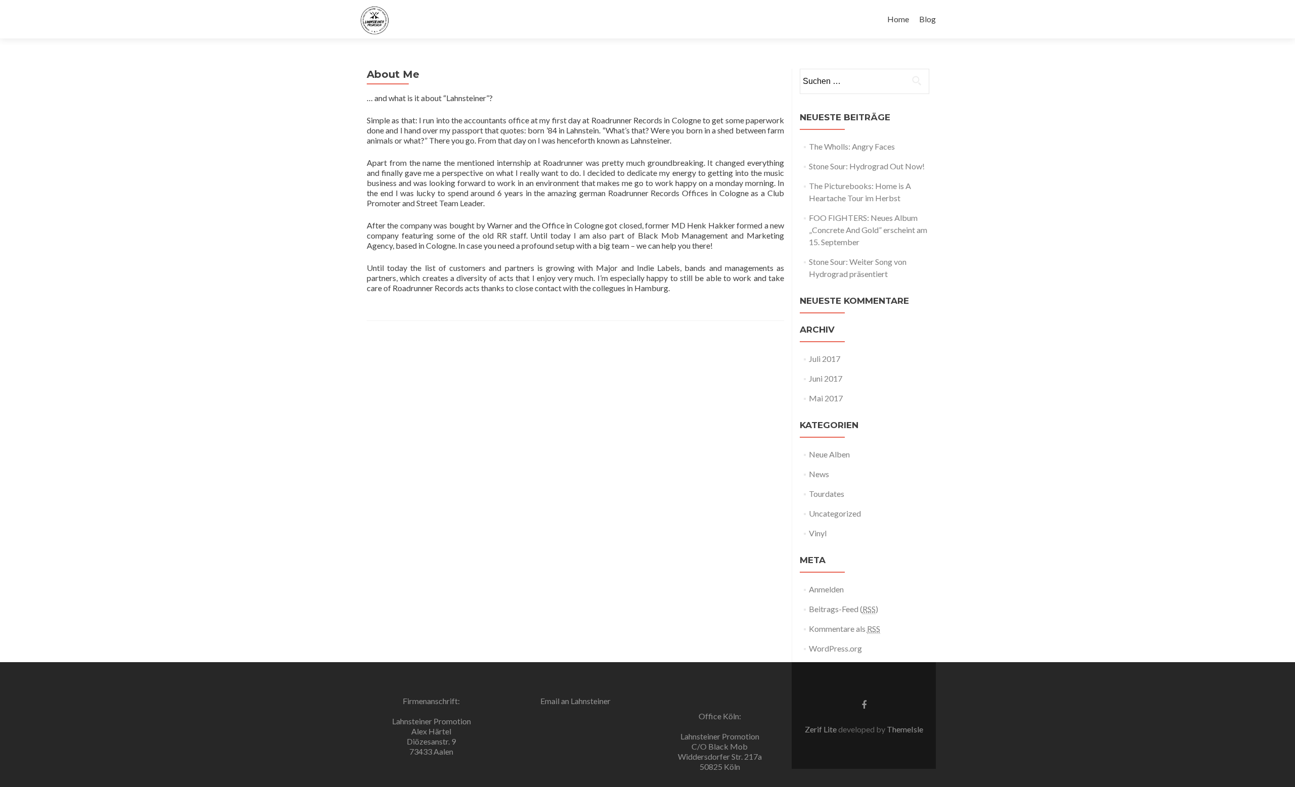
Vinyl (818, 533)
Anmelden (826, 589)
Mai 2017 (826, 398)
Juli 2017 (824, 358)
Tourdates (826, 493)
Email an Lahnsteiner (575, 701)
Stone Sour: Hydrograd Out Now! (867, 166)
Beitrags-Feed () (843, 609)
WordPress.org (835, 648)
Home (898, 19)
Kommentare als (844, 628)
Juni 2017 (825, 378)
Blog (927, 19)
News (819, 474)
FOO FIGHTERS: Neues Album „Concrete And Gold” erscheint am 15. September (868, 230)
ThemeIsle (905, 729)
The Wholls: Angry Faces (852, 146)
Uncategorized (835, 513)
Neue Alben (829, 454)
